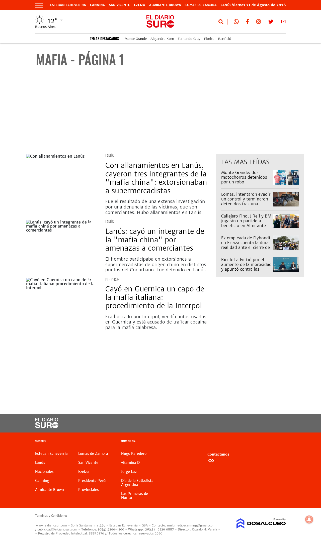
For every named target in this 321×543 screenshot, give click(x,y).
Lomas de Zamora (201, 5)
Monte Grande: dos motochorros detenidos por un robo (244, 177)
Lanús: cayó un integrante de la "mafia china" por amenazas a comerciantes (154, 240)
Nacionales (44, 471)
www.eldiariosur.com (51, 525)
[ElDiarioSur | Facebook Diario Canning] (247, 22)
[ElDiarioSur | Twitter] (270, 22)
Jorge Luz (129, 471)
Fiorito (209, 39)
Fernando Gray (189, 39)
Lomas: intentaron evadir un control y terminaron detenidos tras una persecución (245, 201)
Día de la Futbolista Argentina (137, 482)
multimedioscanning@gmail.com (191, 525)
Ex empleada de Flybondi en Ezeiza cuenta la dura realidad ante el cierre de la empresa (245, 245)
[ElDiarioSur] (46, 426)
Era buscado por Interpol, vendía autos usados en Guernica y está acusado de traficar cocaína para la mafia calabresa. (156, 322)
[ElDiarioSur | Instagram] (258, 22)
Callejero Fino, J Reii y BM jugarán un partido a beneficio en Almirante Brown (246, 223)
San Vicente (119, 5)
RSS (210, 460)
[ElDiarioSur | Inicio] (280, 442)
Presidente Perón (93, 480)
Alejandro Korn (162, 39)
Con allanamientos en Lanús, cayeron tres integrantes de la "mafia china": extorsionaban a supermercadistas (156, 178)
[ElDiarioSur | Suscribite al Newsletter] (283, 22)
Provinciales (88, 489)
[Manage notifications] (309, 519)
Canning (97, 5)
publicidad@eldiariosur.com (57, 529)
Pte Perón (112, 279)
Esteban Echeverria (68, 5)
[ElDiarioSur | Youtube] (258, 423)
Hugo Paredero (133, 453)
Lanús (109, 155)
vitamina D (130, 462)
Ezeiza (139, 5)
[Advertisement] (165, 114)
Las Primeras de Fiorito (134, 495)
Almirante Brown (165, 5)
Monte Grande (136, 39)
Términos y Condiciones (51, 515)
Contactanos (218, 454)
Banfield (224, 39)
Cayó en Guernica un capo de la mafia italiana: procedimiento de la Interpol (154, 297)
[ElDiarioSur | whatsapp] (236, 22)
